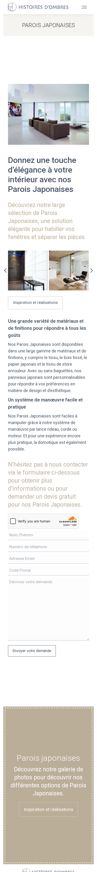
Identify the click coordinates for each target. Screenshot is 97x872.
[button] (5, 270)
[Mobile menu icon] (84, 7)
